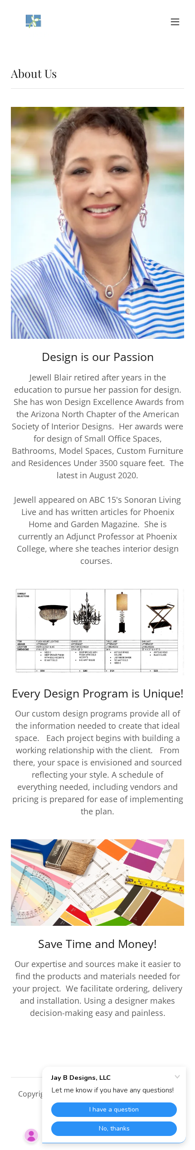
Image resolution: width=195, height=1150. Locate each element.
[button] (175, 22)
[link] (33, 22)
